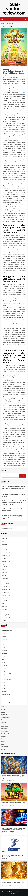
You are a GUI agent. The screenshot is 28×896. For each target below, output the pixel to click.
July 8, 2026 (9, 858)
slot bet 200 (5, 665)
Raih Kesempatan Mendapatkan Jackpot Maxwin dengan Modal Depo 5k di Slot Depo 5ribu (13, 516)
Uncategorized (6, 702)
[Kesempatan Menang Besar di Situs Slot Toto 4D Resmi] (14, 792)
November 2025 (6, 555)
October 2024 (5, 592)
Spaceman (4, 691)
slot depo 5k (5, 668)
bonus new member (6, 731)
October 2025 (5, 558)
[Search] (25, 19)
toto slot (3, 741)
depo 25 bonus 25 (5, 733)
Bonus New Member (7, 630)
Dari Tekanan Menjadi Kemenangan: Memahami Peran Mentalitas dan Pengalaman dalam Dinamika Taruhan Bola (14, 502)
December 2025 (6, 552)
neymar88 (4, 650)
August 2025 (5, 564)
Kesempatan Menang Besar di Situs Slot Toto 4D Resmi (13, 495)
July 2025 (4, 566)
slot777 (4, 682)
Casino (3, 633)
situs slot (3, 738)
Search (3, 470)
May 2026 (4, 544)
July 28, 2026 (9, 805)
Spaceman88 (5, 697)
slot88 (3, 685)
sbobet (4, 656)
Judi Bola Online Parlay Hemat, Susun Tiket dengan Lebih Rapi (12, 509)
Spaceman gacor (6, 694)
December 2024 (6, 586)
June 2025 (4, 569)
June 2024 (4, 603)
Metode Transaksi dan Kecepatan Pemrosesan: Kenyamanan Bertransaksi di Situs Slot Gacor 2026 (14, 488)
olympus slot (4, 736)
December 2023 (6, 617)
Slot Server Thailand (7, 679)
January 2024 (5, 614)
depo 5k (3, 709)
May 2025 (4, 572)
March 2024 (5, 612)
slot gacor (4, 671)
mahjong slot (5, 69)
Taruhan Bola (5, 700)
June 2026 (4, 541)
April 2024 (4, 609)
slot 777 (4, 662)
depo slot (3, 719)
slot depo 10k (4, 706)
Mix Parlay (4, 647)
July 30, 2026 (9, 780)
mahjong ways (4, 726)
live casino (4, 642)
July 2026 (4, 538)
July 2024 (4, 600)
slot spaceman (4, 746)
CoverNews (21, 891)
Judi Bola (4, 636)
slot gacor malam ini (6, 717)
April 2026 (4, 547)
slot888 (4, 688)
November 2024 (6, 589)
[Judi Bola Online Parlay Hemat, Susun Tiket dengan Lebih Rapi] (14, 844)
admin (5, 77)
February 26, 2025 (11, 77)
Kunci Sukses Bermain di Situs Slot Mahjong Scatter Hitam (14, 73)
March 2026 (5, 549)
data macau (4, 714)
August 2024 (5, 598)
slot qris (4, 676)
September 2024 (6, 595)
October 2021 (5, 620)
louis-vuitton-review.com (14, 8)
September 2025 (6, 561)
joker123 (3, 712)
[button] (2, 19)
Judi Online (5, 639)
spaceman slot (4, 728)
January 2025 (5, 583)
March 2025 (5, 578)
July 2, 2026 (9, 885)
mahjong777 (4, 722)
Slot (3, 659)
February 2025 (5, 581)
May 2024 (4, 606)
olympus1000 (5, 653)
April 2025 (4, 575)
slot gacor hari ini (6, 673)
